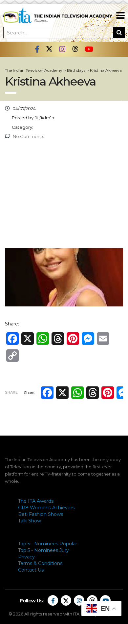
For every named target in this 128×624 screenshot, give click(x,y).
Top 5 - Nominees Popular (47, 544)
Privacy (26, 557)
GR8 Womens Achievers (46, 508)
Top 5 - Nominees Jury (43, 550)
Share (11, 392)
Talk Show (29, 521)
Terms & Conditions (40, 563)
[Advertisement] (64, 195)
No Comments (28, 136)
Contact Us (31, 570)
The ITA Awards (35, 501)
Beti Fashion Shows (40, 514)
